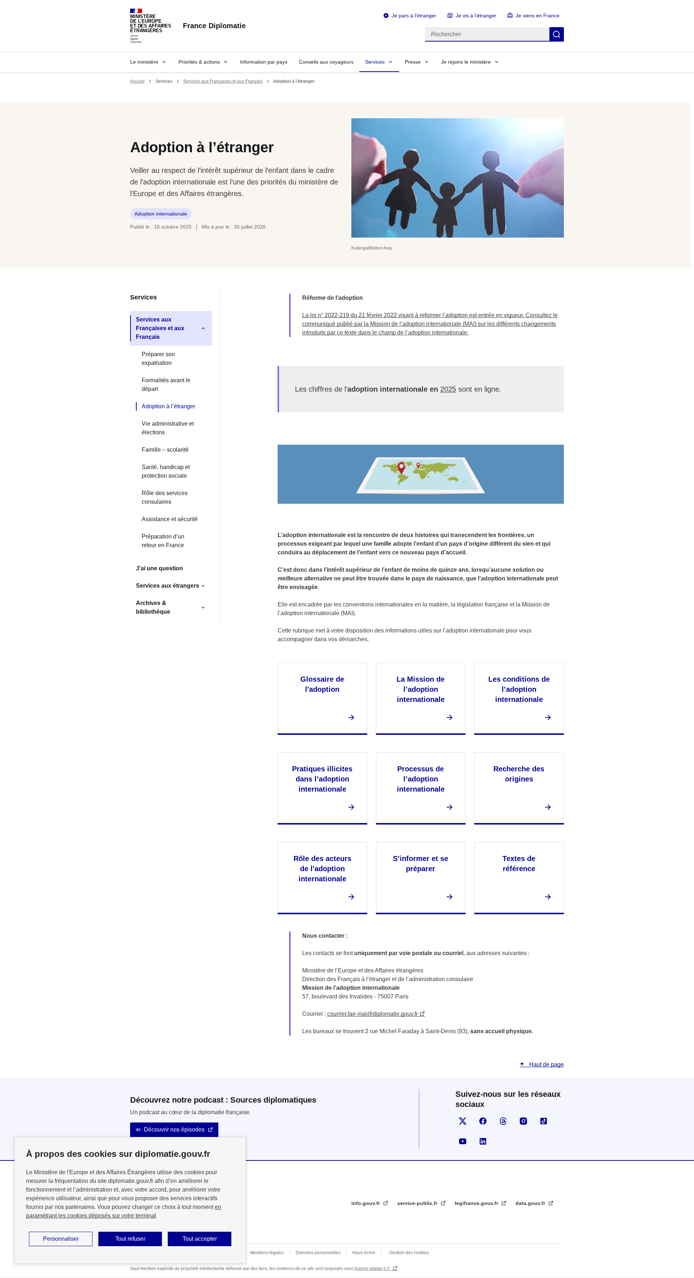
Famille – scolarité (165, 450)
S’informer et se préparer (420, 864)
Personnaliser (61, 1239)
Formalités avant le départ (166, 384)
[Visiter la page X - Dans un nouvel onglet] (462, 1121)
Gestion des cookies (409, 1252)
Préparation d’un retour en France (163, 540)
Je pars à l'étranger (414, 15)
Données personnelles (318, 1252)
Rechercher (556, 34)
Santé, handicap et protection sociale (166, 471)
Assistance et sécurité (170, 519)
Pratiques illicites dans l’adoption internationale (322, 779)
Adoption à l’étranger (168, 406)
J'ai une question (159, 568)
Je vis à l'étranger (476, 15)
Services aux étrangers (167, 586)
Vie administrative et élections (168, 428)
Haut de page (546, 1064)
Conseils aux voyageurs (326, 62)
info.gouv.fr (366, 1203)
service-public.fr (418, 1203)
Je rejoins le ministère (466, 62)
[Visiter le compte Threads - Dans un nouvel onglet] (503, 1121)
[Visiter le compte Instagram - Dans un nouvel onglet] (523, 1121)
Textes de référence (518, 864)
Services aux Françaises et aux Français (222, 81)
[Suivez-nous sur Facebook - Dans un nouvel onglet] (483, 1121)
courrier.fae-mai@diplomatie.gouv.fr (372, 1014)
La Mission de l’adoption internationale (421, 689)
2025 (448, 389)
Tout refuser (130, 1239)
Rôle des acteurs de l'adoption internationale (322, 869)
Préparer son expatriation (158, 358)
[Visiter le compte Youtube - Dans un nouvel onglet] (462, 1141)
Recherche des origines (518, 774)
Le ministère (144, 62)
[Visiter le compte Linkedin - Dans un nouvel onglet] (483, 1141)
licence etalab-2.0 (373, 1268)
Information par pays (263, 62)
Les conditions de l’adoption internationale (519, 689)
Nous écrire (363, 1252)
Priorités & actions (199, 62)
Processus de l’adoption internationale (421, 779)
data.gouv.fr (531, 1203)
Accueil (137, 81)
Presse (413, 62)
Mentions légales (267, 1252)
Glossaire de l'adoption (322, 684)
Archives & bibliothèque (153, 607)
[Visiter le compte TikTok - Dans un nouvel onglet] (543, 1121)
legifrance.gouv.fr (477, 1203)
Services (375, 62)
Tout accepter (200, 1239)
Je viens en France (538, 15)
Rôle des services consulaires (165, 497)
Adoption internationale (160, 214)
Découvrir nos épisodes (174, 1129)
